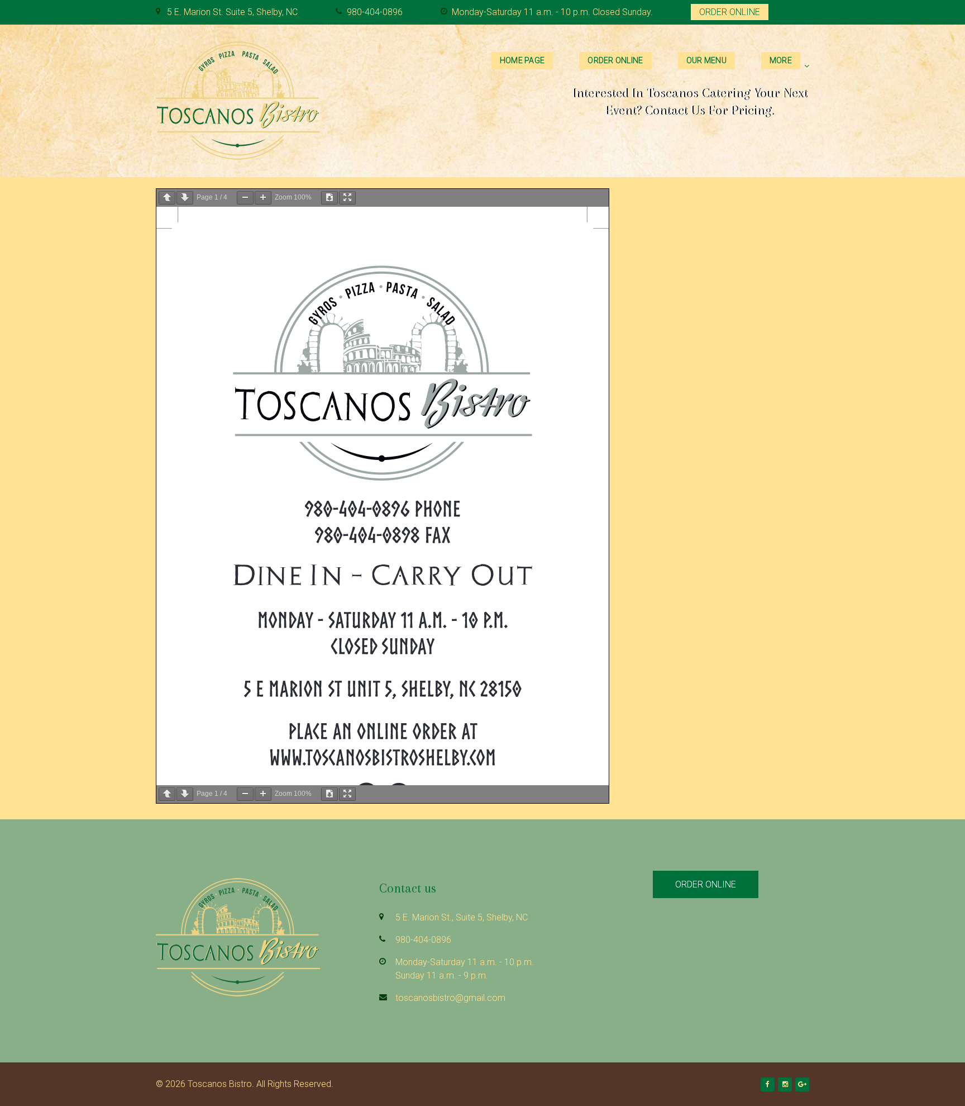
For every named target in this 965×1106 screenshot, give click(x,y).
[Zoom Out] (245, 198)
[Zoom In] (263, 198)
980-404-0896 (375, 12)
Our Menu (706, 60)
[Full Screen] (347, 198)
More (781, 60)
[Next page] (184, 198)
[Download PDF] (329, 198)
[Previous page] (167, 198)
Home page (522, 60)
